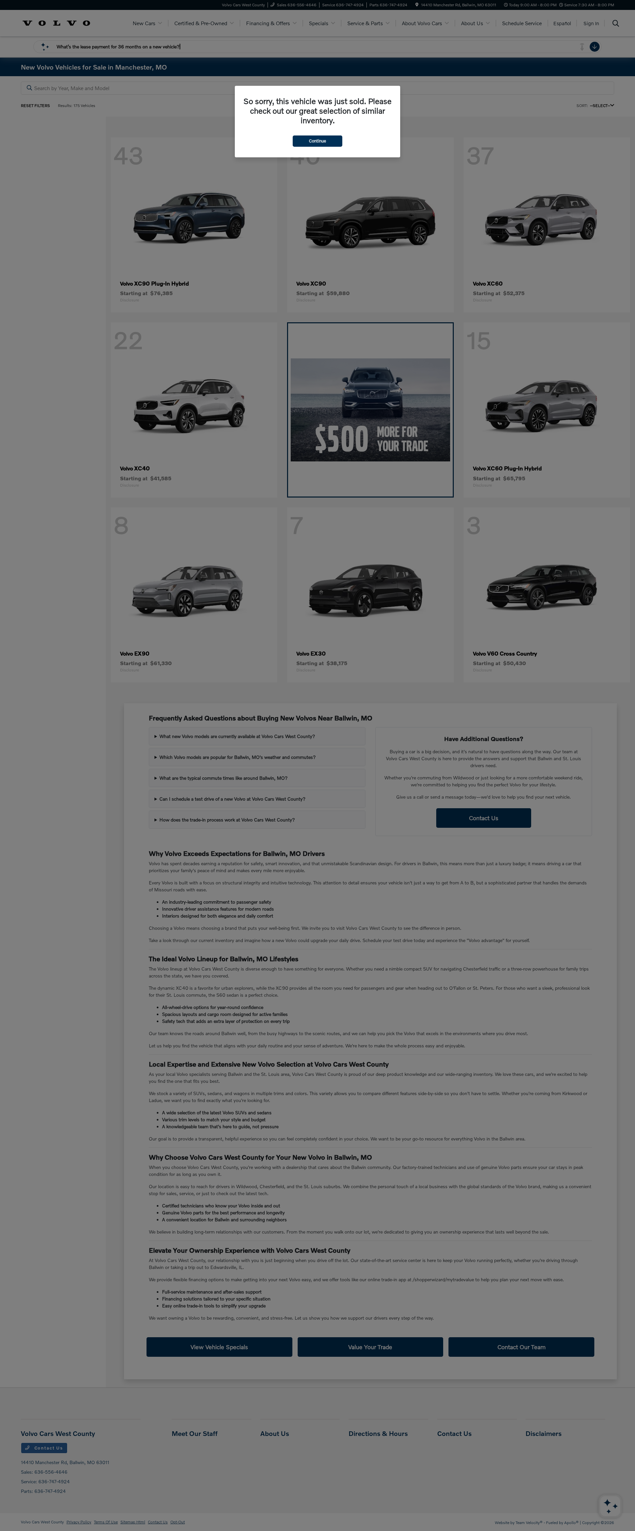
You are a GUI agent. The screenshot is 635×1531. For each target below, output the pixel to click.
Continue (317, 140)
